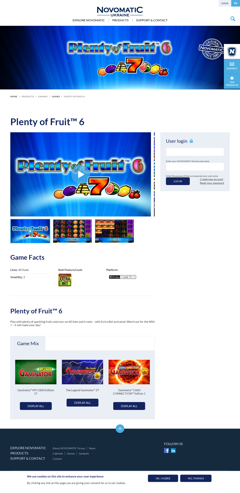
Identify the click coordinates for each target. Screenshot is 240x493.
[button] (30, 231)
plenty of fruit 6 (74, 96)
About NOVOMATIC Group (69, 448)
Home (13, 96)
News (92, 448)
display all (36, 406)
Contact (57, 458)
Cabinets (58, 453)
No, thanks (196, 478)
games (56, 96)
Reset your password (212, 182)
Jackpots (84, 453)
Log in (224, 3)
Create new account (211, 179)
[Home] (120, 12)
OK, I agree (163, 478)
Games (71, 453)
